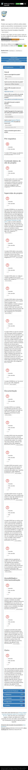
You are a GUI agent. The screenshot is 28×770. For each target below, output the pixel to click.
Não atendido (7, 149)
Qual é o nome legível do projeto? (12, 74)
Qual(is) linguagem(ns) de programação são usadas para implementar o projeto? (13, 112)
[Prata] (17, 44)
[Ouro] (25, 45)
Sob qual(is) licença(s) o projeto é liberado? (12, 103)
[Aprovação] (20, 45)
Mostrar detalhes (5, 32)
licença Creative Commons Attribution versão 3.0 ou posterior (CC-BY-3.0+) (14, 714)
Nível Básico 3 (4, 52)
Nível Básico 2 (19, 50)
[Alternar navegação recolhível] (25, 3)
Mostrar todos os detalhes (14, 59)
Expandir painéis (14, 57)
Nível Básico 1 (12, 50)
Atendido (7, 147)
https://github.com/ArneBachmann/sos (13, 99)
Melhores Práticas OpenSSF (9, 4)
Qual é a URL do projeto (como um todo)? (12, 88)
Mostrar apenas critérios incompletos (14, 61)
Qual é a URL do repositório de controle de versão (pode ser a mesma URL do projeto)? (13, 96)
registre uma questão (9, 769)
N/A (7, 429)
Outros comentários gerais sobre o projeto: (12, 131)
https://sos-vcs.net (8, 91)
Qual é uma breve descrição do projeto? (13, 82)
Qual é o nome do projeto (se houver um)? (12, 122)
